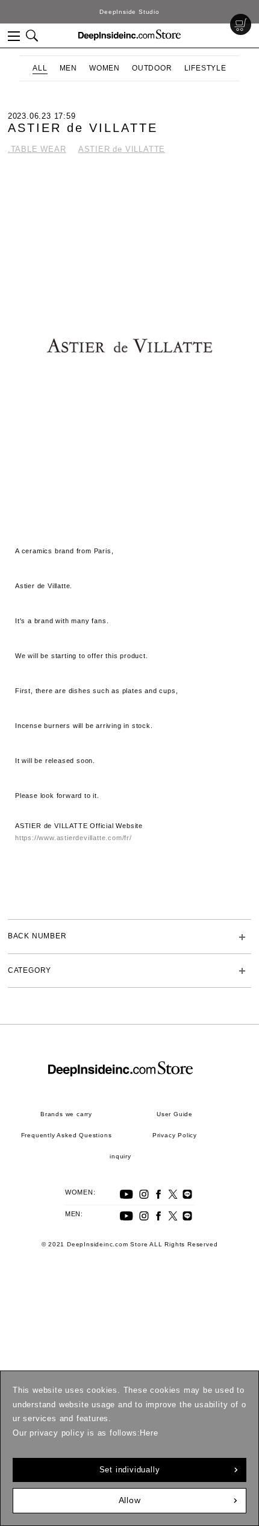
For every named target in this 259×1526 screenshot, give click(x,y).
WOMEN (104, 68)
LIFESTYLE (205, 68)
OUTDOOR (152, 68)
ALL (40, 68)
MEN (68, 68)
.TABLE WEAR (37, 149)
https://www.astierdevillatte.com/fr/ (73, 837)
